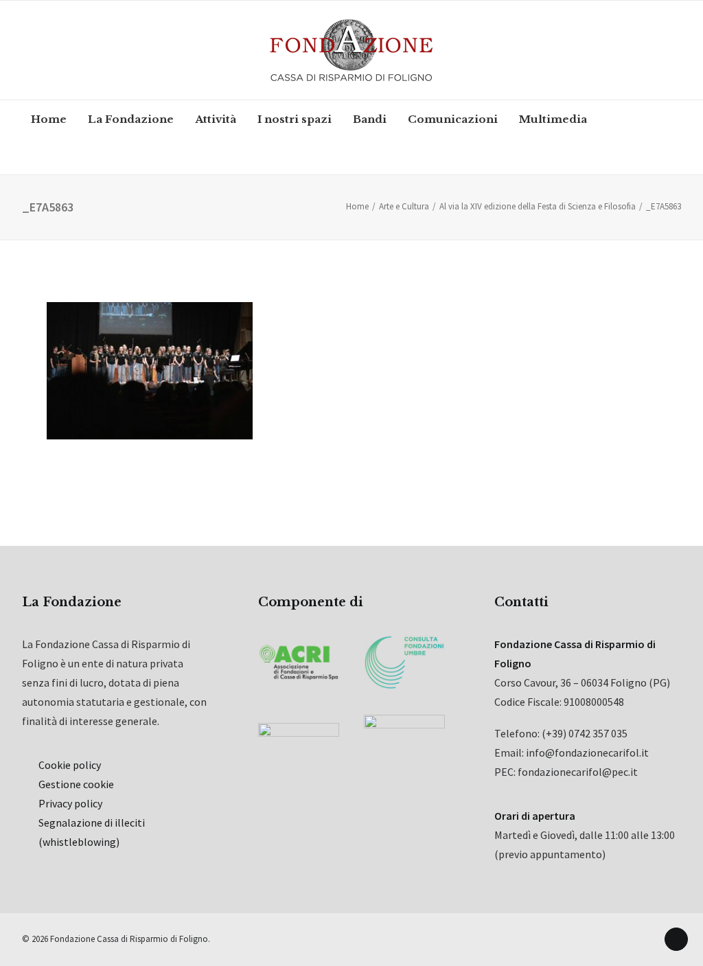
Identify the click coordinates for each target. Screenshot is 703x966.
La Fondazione (131, 119)
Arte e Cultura (404, 206)
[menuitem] (49, 118)
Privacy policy (70, 803)
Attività (215, 119)
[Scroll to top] (676, 938)
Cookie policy (69, 765)
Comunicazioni (453, 119)
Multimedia (553, 119)
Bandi (370, 119)
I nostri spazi (294, 119)
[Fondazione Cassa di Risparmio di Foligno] (351, 50)
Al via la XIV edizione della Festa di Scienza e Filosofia (537, 206)
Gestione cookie (76, 784)
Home (49, 119)
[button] (57, 155)
